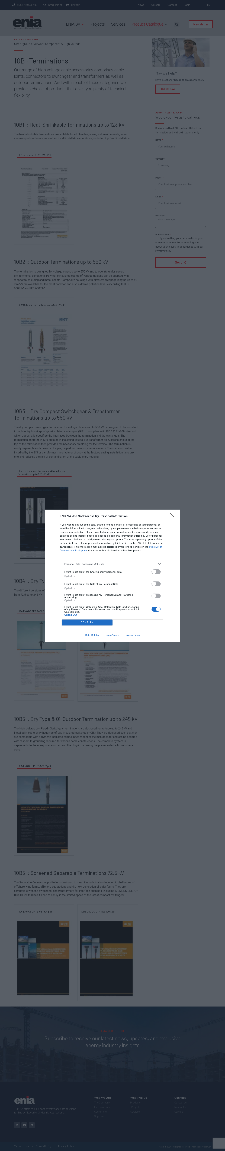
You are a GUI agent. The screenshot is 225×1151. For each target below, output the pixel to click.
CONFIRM (87, 622)
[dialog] (112, 576)
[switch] (156, 571)
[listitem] (112, 564)
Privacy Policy (132, 635)
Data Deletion (92, 635)
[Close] (173, 516)
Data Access (112, 635)
